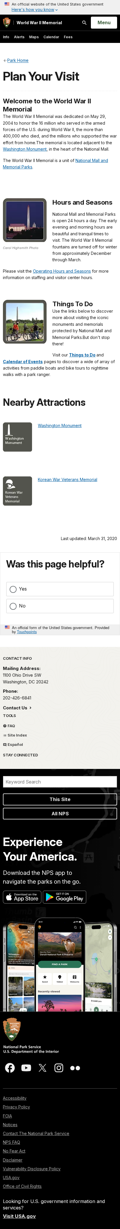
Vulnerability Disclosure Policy (32, 1168)
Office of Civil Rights (22, 1186)
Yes (23, 589)
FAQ (11, 725)
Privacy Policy (16, 1106)
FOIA (7, 1115)
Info (6, 37)
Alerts (19, 37)
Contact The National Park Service (36, 1133)
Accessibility (15, 1098)
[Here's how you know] (60, 7)
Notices (10, 1124)
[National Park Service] (6, 23)
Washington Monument (25, 149)
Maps (34, 37)
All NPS (60, 814)
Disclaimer (12, 1159)
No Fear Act (14, 1150)
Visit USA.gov (19, 1216)
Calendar (51, 37)
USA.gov (11, 1177)
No (22, 606)
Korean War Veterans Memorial (67, 479)
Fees (68, 37)
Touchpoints (27, 631)
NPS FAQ (11, 1142)
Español (15, 744)
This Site (60, 799)
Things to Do (82, 354)
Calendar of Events (23, 361)
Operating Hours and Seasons (62, 271)
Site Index (17, 735)
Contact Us (16, 708)
